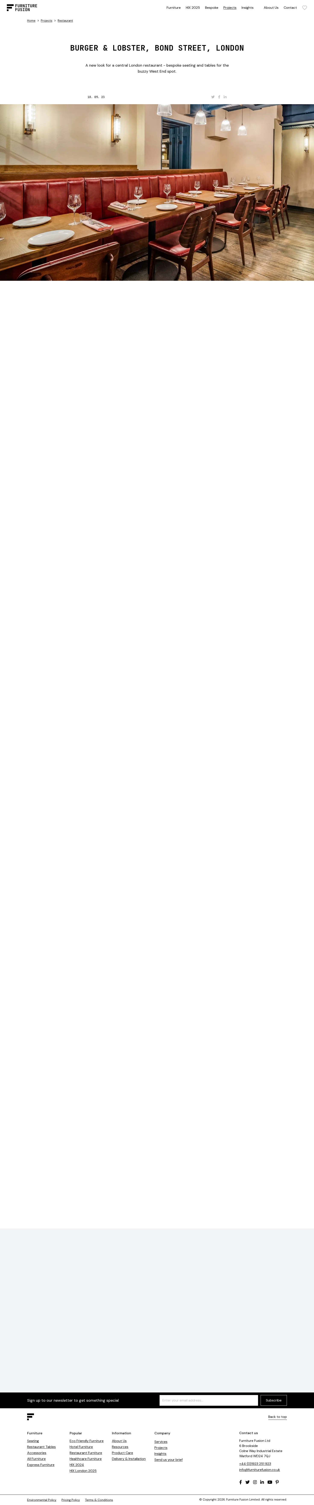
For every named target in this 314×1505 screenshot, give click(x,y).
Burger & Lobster (150, 309)
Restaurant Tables (41, 1447)
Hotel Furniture (81, 1447)
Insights (248, 7)
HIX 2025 (193, 7)
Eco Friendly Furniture (87, 1441)
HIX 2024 (77, 1465)
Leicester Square (140, 557)
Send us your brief (168, 1459)
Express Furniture (40, 1465)
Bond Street (147, 319)
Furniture (174, 7)
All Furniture (36, 1459)
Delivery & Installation (129, 1459)
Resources (120, 1447)
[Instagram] (255, 1482)
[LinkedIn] (262, 1482)
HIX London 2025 (83, 1470)
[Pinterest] (277, 1482)
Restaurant (65, 20)
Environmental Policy (41, 1500)
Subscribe (274, 1400)
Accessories (36, 1453)
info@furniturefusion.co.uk (259, 1469)
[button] (274, 701)
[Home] (22, 7)
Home (31, 20)
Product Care (122, 1453)
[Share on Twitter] (213, 97)
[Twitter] (247, 1482)
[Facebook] (240, 1482)
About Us (271, 7)
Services (160, 1441)
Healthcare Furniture (86, 1459)
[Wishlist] (304, 7)
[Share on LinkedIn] (225, 97)
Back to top (277, 1416)
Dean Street (170, 557)
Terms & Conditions (99, 1500)
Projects (229, 7)
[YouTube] (269, 1482)
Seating (33, 1441)
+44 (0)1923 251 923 (255, 1463)
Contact (290, 7)
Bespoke (211, 7)
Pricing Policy (71, 1500)
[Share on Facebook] (219, 97)
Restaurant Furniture (86, 1453)
